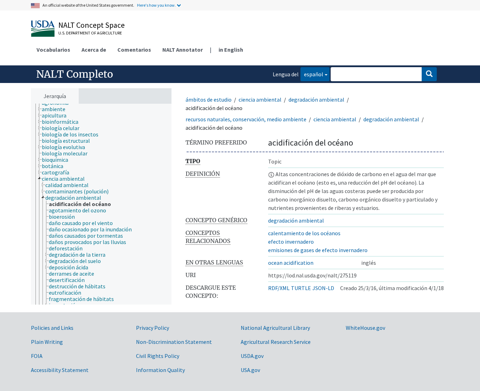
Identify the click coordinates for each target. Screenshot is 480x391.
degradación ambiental (316, 99)
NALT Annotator (182, 49)
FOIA (37, 355)
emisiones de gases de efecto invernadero (318, 250)
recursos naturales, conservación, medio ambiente (246, 119)
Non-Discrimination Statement (174, 341)
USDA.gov (252, 355)
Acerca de (94, 49)
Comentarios (134, 49)
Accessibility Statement (60, 369)
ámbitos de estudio (209, 99)
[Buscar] (429, 74)
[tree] (101, 204)
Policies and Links (52, 327)
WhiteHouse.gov (365, 327)
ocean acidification (290, 262)
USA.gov (250, 369)
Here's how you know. (156, 5)
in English (231, 49)
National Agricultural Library (275, 327)
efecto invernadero (291, 241)
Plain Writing (47, 341)
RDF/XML (279, 287)
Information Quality (160, 369)
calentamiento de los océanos (304, 233)
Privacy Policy (152, 327)
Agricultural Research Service (276, 341)
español (311, 74)
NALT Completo (74, 74)
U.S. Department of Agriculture (90, 33)
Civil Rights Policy (157, 355)
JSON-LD (323, 287)
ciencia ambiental (260, 99)
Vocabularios (53, 49)
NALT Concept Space (91, 25)
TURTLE (301, 287)
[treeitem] (56, 109)
